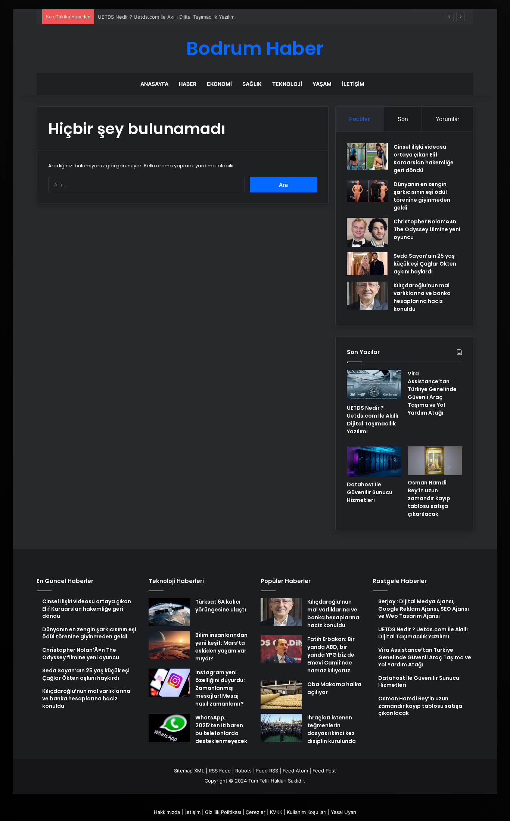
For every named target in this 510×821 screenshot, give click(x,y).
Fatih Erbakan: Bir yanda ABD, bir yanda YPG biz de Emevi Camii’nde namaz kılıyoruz (331, 654)
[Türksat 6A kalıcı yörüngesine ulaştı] (169, 612)
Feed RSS (267, 771)
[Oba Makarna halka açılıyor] (281, 695)
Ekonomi (219, 84)
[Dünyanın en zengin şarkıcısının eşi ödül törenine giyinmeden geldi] (367, 191)
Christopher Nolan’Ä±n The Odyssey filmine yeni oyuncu (427, 229)
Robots (243, 771)
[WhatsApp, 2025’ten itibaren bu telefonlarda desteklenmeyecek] (169, 728)
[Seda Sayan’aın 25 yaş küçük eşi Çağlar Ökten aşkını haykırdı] (367, 263)
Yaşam (322, 84)
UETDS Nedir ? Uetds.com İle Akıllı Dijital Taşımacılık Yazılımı (167, 17)
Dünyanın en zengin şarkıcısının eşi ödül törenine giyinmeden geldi (422, 195)
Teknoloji (287, 84)
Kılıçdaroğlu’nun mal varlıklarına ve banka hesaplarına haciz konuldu (422, 297)
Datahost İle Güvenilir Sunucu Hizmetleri (369, 492)
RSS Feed (220, 771)
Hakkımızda (167, 812)
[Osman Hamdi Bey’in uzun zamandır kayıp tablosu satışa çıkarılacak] (435, 460)
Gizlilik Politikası (223, 812)
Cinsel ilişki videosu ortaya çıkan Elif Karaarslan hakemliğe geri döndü (424, 158)
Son (403, 119)
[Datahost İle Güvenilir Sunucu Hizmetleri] (374, 461)
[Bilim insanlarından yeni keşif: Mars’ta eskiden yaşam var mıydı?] (169, 645)
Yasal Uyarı (343, 812)
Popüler (359, 119)
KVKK (276, 812)
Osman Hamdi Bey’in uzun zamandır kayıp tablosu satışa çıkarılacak (429, 498)
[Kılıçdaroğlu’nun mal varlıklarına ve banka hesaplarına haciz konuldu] (367, 296)
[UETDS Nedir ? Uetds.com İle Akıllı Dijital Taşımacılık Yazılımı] (374, 385)
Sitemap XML (189, 771)
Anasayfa (154, 84)
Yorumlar (448, 119)
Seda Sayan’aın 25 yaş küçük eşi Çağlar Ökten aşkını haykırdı (425, 263)
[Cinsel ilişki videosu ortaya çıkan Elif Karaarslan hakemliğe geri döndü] (367, 156)
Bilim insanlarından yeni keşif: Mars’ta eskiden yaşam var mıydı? (221, 646)
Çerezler (255, 812)
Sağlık (252, 84)
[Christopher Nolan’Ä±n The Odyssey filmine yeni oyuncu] (367, 232)
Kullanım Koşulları (306, 812)
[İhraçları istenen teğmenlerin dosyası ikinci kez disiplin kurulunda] (281, 728)
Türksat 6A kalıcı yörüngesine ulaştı (220, 605)
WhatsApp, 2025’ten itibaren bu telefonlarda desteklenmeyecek (221, 729)
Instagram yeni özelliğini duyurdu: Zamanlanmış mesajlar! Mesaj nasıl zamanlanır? (220, 688)
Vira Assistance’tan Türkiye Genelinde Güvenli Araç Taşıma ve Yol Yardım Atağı (432, 393)
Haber (187, 84)
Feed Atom (295, 771)
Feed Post (324, 771)
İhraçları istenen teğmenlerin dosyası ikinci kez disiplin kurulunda (331, 729)
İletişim (353, 84)
